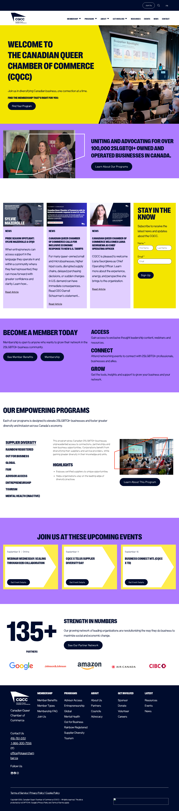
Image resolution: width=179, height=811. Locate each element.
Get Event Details (18, 582)
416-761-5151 (18, 738)
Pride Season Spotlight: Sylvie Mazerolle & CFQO (19, 240)
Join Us (149, 5)
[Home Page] (19, 18)
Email (141, 256)
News (156, 19)
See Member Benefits (20, 356)
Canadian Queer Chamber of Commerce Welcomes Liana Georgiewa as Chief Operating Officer (109, 243)
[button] (79, 17)
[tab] (26, 442)
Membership (72, 19)
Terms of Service (19, 792)
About (103, 19)
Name (141, 243)
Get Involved (118, 19)
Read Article (12, 292)
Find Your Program (22, 105)
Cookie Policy (53, 792)
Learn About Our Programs (111, 166)
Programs (89, 19)
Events (147, 19)
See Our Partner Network (83, 645)
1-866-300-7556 (21, 743)
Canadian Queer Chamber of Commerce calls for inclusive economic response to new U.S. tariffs (66, 243)
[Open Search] (159, 5)
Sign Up (145, 275)
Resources (136, 19)
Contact (166, 19)
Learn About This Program (140, 481)
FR (167, 6)
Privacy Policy (37, 792)
